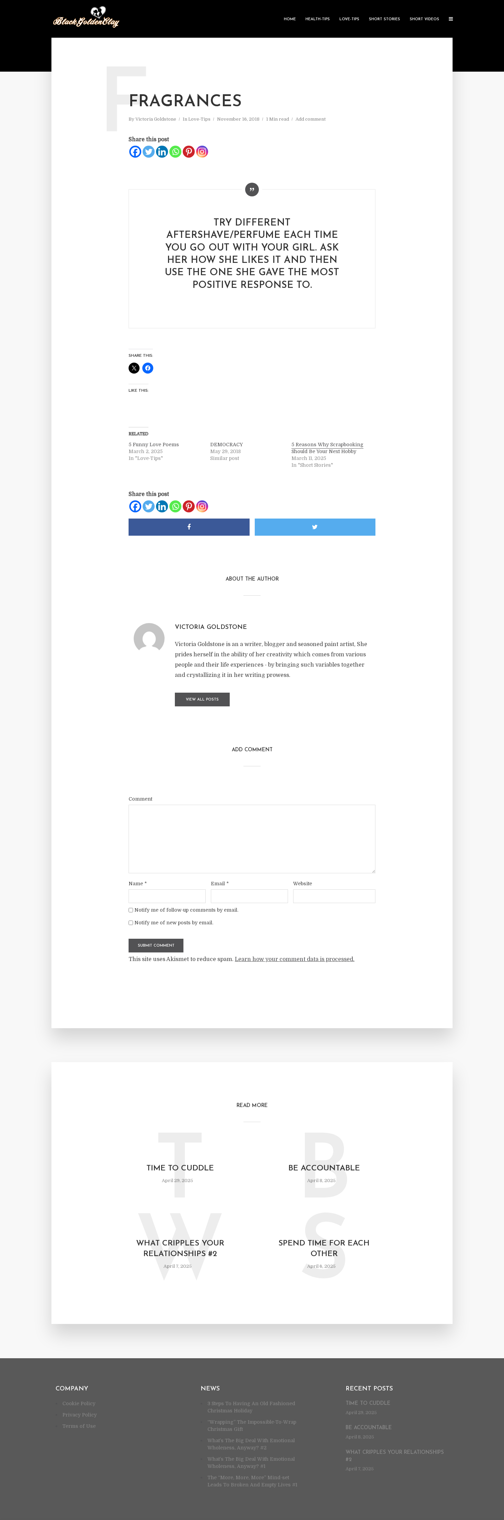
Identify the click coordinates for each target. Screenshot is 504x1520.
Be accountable (324, 1168)
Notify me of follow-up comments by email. (186, 910)
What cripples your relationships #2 (180, 1249)
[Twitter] (149, 152)
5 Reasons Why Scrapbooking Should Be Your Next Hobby (327, 448)
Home (290, 19)
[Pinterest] (189, 152)
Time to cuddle (180, 1168)
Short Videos (424, 19)
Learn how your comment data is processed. (295, 959)
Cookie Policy (78, 1403)
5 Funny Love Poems (154, 444)
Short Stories (384, 19)
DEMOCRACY (226, 444)
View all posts (202, 700)
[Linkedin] (162, 152)
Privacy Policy (79, 1415)
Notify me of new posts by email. (173, 922)
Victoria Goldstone (155, 119)
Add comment (311, 119)
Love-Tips (349, 19)
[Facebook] (135, 152)
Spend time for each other (324, 1249)
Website (302, 883)
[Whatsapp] (175, 152)
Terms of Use (79, 1426)
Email (220, 883)
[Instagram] (202, 152)
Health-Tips (317, 19)
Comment (140, 799)
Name (138, 883)
